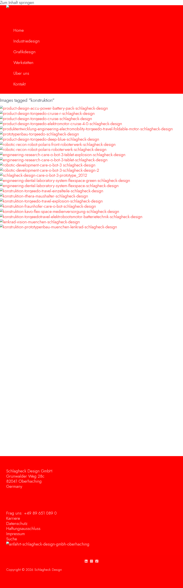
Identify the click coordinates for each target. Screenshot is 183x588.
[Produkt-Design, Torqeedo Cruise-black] (61, 123)
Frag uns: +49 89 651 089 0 (31, 513)
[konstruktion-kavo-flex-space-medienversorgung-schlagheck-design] (59, 211)
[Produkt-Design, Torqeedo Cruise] (46, 118)
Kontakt (19, 84)
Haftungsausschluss (23, 528)
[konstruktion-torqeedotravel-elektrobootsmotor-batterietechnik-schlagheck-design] (71, 216)
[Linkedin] (86, 561)
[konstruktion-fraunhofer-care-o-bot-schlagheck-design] (48, 206)
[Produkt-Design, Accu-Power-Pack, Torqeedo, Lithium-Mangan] (54, 108)
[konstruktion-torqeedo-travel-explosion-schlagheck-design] (51, 201)
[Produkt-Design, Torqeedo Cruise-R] (47, 113)
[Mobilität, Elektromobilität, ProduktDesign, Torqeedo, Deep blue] (49, 139)
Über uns (21, 73)
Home (18, 30)
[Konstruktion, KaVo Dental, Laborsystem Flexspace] (65, 180)
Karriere (13, 518)
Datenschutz (17, 523)
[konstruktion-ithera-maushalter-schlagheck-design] (44, 196)
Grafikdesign (24, 52)
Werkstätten (23, 62)
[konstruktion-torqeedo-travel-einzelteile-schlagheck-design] (51, 191)
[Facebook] (96, 561)
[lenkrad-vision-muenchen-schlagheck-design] (40, 222)
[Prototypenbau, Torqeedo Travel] (39, 134)
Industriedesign (26, 41)
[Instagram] (91, 561)
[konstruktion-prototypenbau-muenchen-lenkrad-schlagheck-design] (58, 227)
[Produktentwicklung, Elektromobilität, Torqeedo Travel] (86, 129)
